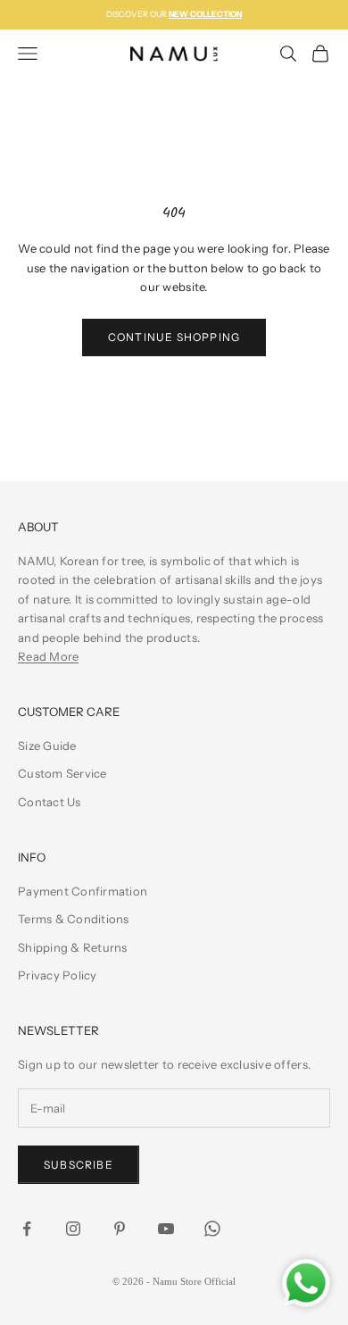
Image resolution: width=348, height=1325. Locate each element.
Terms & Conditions (73, 919)
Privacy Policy (57, 975)
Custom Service (62, 773)
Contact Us (49, 802)
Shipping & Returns (73, 947)
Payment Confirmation (82, 891)
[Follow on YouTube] (166, 1229)
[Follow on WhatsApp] (212, 1229)
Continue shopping (174, 337)
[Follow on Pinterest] (119, 1229)
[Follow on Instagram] (73, 1229)
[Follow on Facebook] (27, 1229)
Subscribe (78, 1164)
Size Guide (47, 745)
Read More (48, 656)
